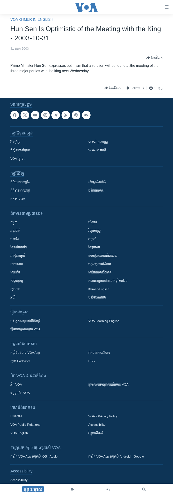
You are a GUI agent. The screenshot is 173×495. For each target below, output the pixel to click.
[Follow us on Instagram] (45, 115)
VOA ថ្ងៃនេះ (17, 158)
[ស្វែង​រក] (144, 489)
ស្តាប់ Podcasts (20, 361)
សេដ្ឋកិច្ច (15, 272)
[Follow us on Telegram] (55, 115)
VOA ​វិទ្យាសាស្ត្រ (98, 142)
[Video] (72, 489)
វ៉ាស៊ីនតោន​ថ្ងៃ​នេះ (20, 150)
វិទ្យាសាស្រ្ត (94, 230)
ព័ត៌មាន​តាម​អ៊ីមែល (99, 352)
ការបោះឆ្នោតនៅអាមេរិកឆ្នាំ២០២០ (107, 280)
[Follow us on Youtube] (35, 115)
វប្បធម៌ (92, 239)
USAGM (16, 416)
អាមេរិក (14, 239)
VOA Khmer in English (31, 19)
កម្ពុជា (13, 222)
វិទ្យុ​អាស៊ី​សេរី (95, 433)
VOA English (19, 433)
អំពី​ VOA (16, 384)
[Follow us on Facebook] (14, 115)
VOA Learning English (103, 321)
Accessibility (96, 424)
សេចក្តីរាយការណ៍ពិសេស (103, 255)
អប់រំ (12, 297)
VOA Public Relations (25, 424)
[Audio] (108, 489)
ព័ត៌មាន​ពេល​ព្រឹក (20, 182)
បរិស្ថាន (92, 222)
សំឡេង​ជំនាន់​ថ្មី (97, 182)
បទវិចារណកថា (97, 297)
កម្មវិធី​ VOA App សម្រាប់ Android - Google (116, 456)
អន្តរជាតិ (15, 230)
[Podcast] (76, 115)
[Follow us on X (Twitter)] (24, 115)
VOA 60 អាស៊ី (97, 150)
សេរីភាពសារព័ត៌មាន (100, 272)
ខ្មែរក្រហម (94, 247)
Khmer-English (98, 289)
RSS (91, 361)
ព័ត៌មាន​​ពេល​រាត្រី (20, 190)
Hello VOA (17, 199)
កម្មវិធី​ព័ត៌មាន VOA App (25, 352)
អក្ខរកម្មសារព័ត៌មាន (99, 264)
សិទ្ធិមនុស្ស (16, 280)
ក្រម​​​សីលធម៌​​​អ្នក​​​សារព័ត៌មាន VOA (108, 384)
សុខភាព (15, 289)
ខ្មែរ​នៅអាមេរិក (18, 247)
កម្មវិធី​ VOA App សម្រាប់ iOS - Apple (34, 456)
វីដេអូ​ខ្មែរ (15, 142)
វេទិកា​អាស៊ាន (96, 190)
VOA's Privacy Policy (103, 416)
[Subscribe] (86, 115)
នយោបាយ (16, 264)
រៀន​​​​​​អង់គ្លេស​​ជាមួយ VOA (25, 329)
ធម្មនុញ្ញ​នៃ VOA (20, 393)
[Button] (154, 57)
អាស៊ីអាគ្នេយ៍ (17, 255)
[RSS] (65, 115)
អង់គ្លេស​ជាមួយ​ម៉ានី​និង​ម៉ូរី (25, 321)
